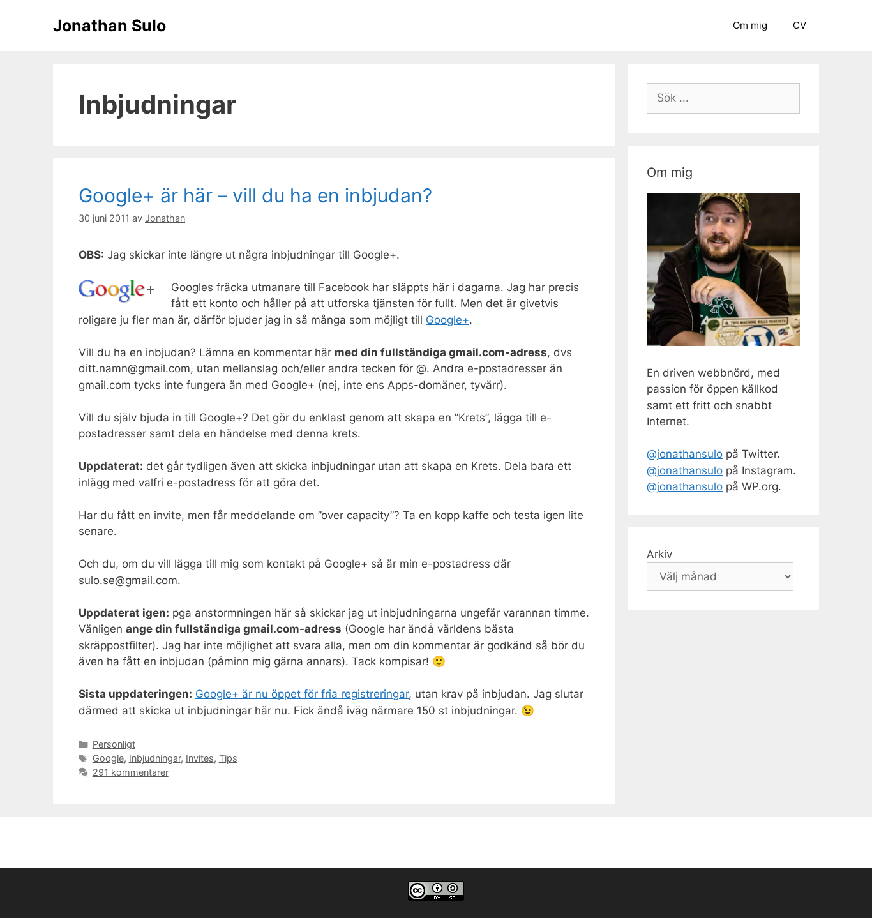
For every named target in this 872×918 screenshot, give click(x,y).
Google (108, 758)
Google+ (447, 319)
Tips (228, 758)
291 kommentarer (131, 772)
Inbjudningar (155, 758)
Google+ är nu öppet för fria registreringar (302, 694)
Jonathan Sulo (109, 25)
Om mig (750, 25)
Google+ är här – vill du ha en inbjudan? (255, 195)
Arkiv (659, 554)
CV (799, 25)
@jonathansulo (685, 454)
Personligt (114, 744)
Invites (200, 758)
